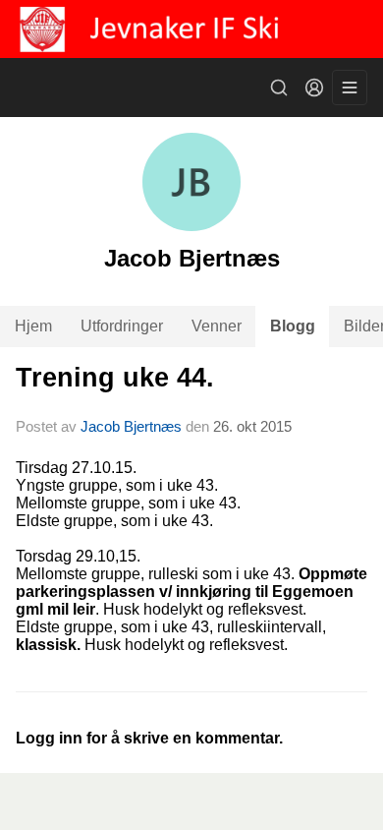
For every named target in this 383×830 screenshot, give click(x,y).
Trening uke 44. (115, 377)
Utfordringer (122, 326)
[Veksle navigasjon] (349, 87)
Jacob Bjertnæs (131, 426)
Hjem (33, 326)
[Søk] (279, 87)
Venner (217, 326)
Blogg (292, 326)
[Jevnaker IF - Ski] (191, 29)
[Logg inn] (314, 87)
